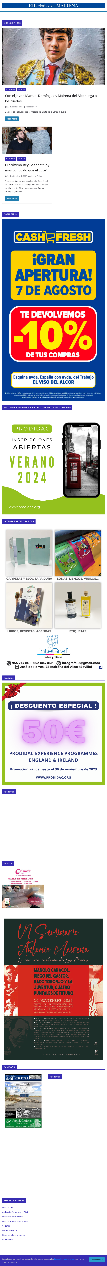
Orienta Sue (7, 1207)
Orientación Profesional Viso (15, 1221)
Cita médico (7, 1239)
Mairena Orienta (9, 1230)
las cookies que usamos (64, 1259)
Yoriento (6, 1225)
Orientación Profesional (13, 1216)
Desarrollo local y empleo (13, 1235)
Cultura (21, 90)
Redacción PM (31, 107)
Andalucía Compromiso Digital (16, 1212)
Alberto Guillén (36, 176)
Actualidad (10, 90)
